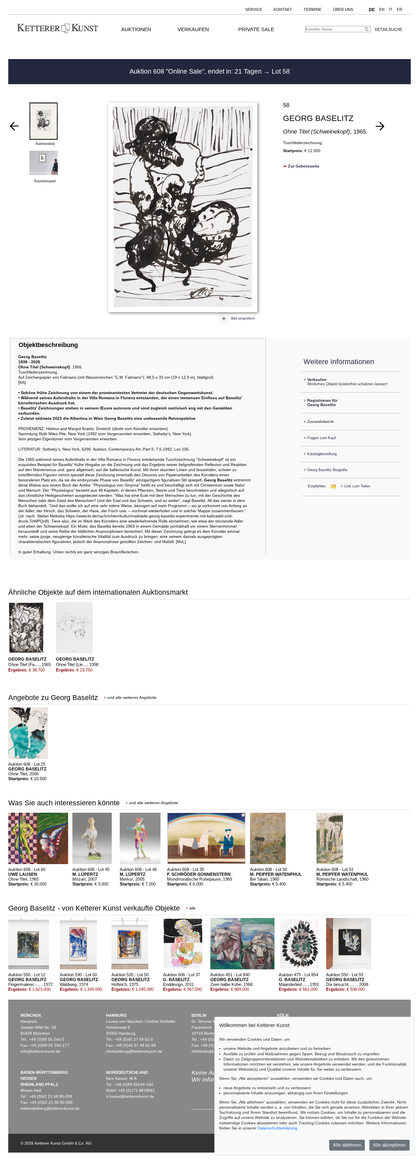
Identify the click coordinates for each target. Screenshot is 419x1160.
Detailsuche (388, 29)
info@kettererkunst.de (40, 1051)
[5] (380, 126)
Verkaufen (193, 29)
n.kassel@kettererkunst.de (130, 1096)
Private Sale (256, 29)
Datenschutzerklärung (277, 1128)
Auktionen (136, 29)
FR (399, 9)
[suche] (367, 29)
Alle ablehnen (347, 1145)
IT (390, 9)
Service (253, 9)
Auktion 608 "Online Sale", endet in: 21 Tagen (196, 71)
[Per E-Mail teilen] (332, 486)
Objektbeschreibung (48, 344)
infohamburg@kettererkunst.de (134, 1051)
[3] (14, 126)
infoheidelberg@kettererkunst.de (50, 1108)
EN (382, 9)
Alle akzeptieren (389, 1145)
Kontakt (283, 9)
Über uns (343, 9)
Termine (313, 9)
